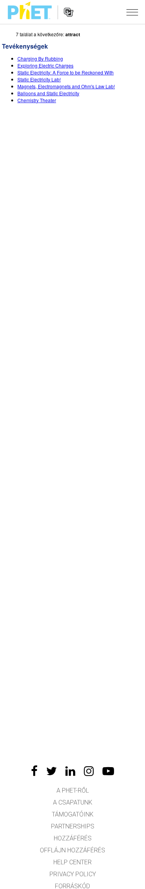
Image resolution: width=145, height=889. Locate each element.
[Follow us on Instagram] (89, 771)
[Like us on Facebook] (34, 771)
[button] (132, 12)
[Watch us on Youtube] (108, 771)
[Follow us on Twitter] (51, 771)
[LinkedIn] (70, 771)
